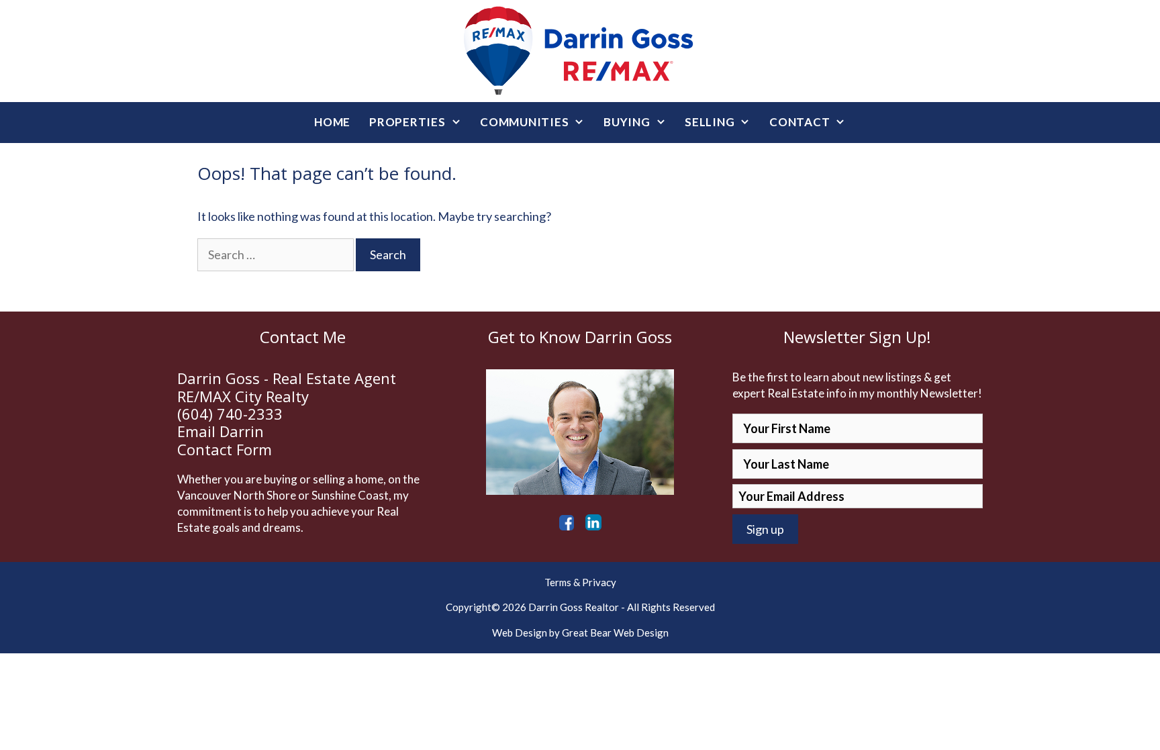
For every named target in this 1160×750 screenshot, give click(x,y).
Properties (407, 122)
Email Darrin (220, 431)
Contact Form (224, 449)
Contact (799, 122)
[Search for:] (276, 254)
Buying (626, 122)
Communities (524, 122)
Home (332, 122)
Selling (709, 122)
